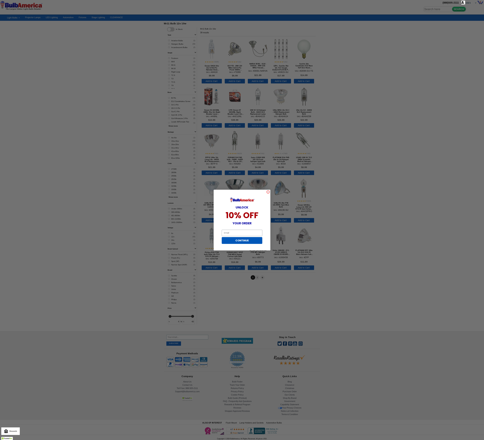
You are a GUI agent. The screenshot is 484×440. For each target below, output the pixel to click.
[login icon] (463, 2)
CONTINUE (242, 240)
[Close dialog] (268, 192)
